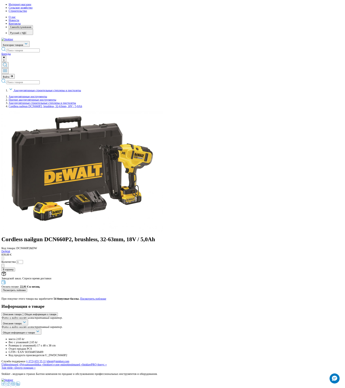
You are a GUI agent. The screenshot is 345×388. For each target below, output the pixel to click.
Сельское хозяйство (21, 7)
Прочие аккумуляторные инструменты (32, 99)
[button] (335, 378)
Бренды (6, 53)
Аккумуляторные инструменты (28, 96)
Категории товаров (13, 45)
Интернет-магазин (20, 4)
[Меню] (5, 71)
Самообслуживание (20, 27)
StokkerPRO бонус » (94, 364)
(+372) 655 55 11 (36, 361)
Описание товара (12, 314)
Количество (8, 261)
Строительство (18, 10)
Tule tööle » (8, 367)
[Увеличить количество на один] (2, 266)
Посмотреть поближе (14, 290)
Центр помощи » (25, 367)
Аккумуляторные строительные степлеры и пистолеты (47, 90)
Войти (6, 77)
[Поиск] (5, 65)
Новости (14, 20)
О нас (12, 17)
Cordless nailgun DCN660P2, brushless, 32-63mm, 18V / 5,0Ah (45, 106)
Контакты (15, 23)
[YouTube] (13, 384)
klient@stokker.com (58, 361)
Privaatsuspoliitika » (31, 364)
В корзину (8, 269)
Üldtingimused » (10, 364)
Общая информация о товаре (40, 314)
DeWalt (5, 251)
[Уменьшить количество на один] (2, 258)
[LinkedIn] (18, 384)
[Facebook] (8, 384)
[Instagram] (3, 384)
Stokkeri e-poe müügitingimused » (62, 364)
